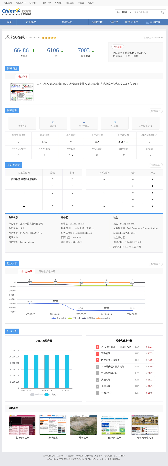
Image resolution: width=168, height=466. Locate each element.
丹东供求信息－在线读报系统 (116, 347)
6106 (53, 50)
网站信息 (118, 46)
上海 (55, 56)
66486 (22, 50)
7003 (84, 50)
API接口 (58, 3)
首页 (9, 22)
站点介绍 (22, 76)
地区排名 (67, 22)
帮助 (115, 456)
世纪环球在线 (22, 437)
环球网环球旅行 (145, 437)
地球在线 (83, 437)
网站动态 (108, 456)
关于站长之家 (49, 456)
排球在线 (53, 437)
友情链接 (79, 456)
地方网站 (141, 53)
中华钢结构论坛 (109, 373)
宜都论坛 (105, 393)
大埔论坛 (105, 379)
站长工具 (20, 3)
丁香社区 (105, 353)
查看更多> (155, 111)
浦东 (135, 56)
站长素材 (33, 3)
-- (84, 122)
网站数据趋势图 (47, 271)
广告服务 (70, 456)
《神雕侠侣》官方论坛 (112, 366)
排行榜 (114, 22)
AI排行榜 (97, 22)
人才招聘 (98, 456)
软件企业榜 (131, 22)
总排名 (24, 56)
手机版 (122, 456)
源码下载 (47, 3)
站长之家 (8, 3)
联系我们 (60, 456)
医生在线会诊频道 (110, 360)
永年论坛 (105, 386)
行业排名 (31, 22)
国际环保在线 (114, 437)
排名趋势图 (26, 271)
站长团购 (70, 3)
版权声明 (89, 456)
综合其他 (85, 56)
